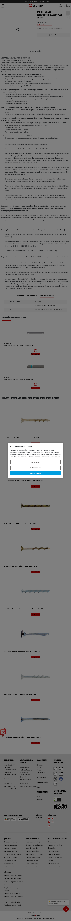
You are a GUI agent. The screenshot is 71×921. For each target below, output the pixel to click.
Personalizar (35, 462)
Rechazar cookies (35, 468)
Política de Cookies (55, 457)
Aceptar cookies (35, 473)
